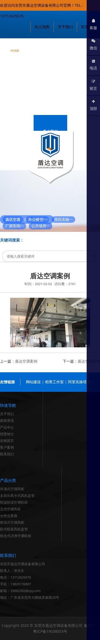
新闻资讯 (79, 48)
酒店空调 (12, 219)
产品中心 (16, 76)
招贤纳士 (72, 103)
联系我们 (16, 158)
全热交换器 (8, 515)
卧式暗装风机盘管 (14, 529)
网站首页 (14, 47)
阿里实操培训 (79, 381)
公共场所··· (40, 225)
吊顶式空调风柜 (12, 488)
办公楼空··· (37, 219)
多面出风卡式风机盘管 (17, 495)
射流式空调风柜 (12, 522)
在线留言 (16, 131)
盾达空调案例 (26, 361)
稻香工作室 (54, 381)
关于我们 (46, 48)
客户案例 (50, 131)
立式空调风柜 (10, 509)
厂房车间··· (14, 225)
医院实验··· (63, 219)
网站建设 (33, 381)
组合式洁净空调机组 (15, 535)
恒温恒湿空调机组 (14, 502)
